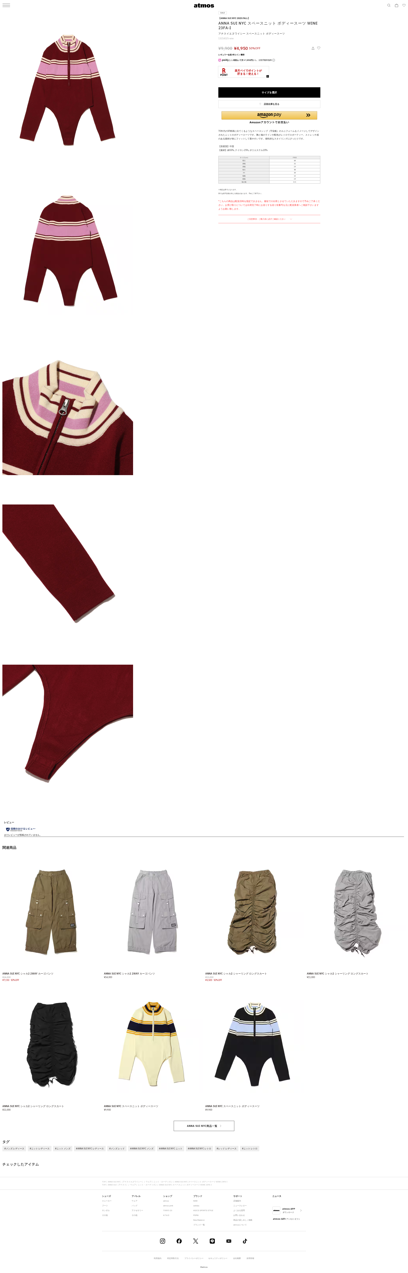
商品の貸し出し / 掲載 (242, 1220)
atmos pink (168, 1205)
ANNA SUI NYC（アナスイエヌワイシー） (126, 1181)
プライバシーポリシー (194, 1258)
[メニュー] (6, 5)
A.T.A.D (166, 1215)
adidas (196, 1205)
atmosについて (240, 1225)
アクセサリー (137, 1210)
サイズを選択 (269, 92)
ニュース (276, 1196)
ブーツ (105, 1205)
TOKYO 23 (167, 1210)
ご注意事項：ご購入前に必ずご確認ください (266, 219)
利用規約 (157, 1258)
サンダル (106, 1210)
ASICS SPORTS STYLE (203, 1210)
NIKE (195, 1201)
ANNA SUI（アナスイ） (118, 1184)
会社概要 (237, 1258)
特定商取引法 (173, 1258)
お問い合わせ (239, 1215)
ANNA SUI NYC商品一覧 (202, 1125)
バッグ (134, 1205)
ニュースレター (240, 1205)
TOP (104, 1181)
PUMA (196, 1215)
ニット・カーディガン (163, 1181)
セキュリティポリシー (217, 1258)
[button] (269, 117)
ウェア (149, 1181)
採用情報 (250, 1258)
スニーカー (107, 1201)
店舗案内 (237, 1201)
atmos (166, 1201)
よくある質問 (239, 1210)
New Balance (198, 1220)
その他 (105, 1215)
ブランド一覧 (199, 1225)
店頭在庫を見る (271, 104)
